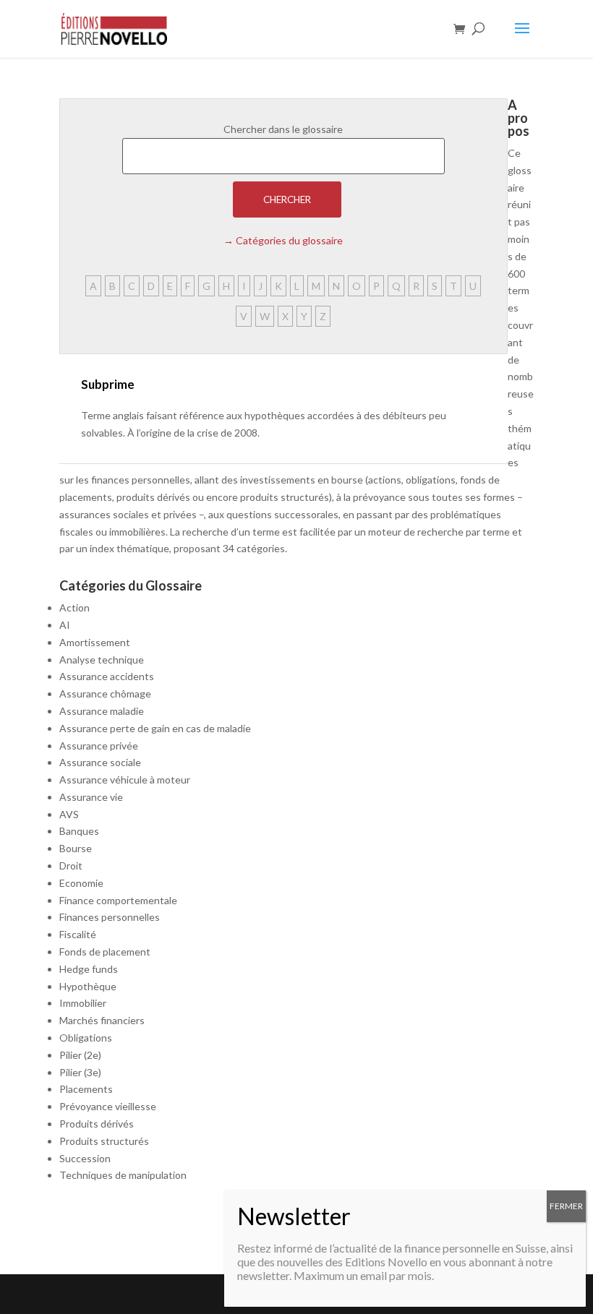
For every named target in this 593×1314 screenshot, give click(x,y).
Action (74, 607)
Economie (81, 883)
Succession (85, 1158)
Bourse (75, 848)
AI (64, 625)
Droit (70, 865)
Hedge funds (88, 969)
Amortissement (94, 642)
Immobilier (82, 1003)
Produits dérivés (96, 1123)
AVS (69, 814)
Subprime (108, 384)
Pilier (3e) (80, 1072)
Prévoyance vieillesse (107, 1106)
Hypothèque (87, 986)
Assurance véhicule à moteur (124, 779)
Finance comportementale (118, 900)
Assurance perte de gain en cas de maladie (155, 728)
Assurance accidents (106, 676)
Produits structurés (104, 1141)
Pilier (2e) (80, 1055)
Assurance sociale (100, 762)
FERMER (566, 1206)
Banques (79, 831)
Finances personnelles (109, 917)
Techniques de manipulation (123, 1175)
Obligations (85, 1037)
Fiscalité (77, 934)
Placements (86, 1089)
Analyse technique (101, 659)
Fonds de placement (104, 951)
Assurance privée (98, 745)
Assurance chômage (105, 693)
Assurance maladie (101, 711)
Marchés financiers (102, 1020)
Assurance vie (91, 797)
